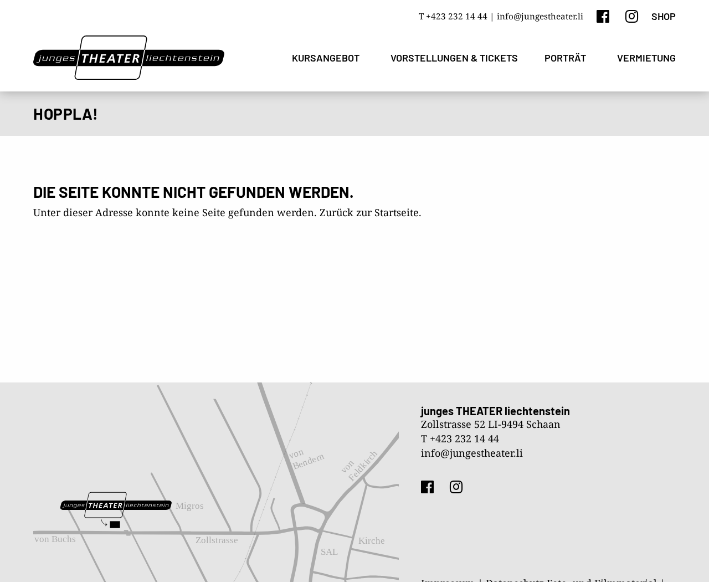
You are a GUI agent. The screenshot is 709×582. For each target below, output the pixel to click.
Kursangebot (325, 58)
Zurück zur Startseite (369, 212)
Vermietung (646, 58)
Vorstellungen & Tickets (454, 58)
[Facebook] (603, 16)
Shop (663, 16)
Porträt (565, 58)
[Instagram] (631, 16)
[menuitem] (328, 57)
